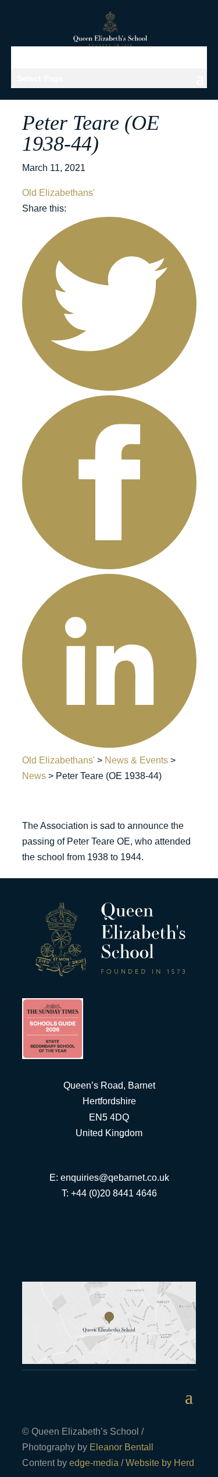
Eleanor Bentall (121, 1447)
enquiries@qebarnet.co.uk (114, 1178)
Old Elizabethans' (58, 193)
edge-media (94, 1463)
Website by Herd (160, 1463)
